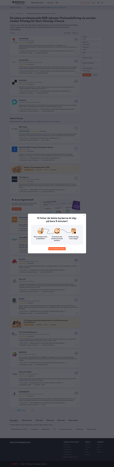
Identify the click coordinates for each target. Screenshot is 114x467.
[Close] (84, 215)
